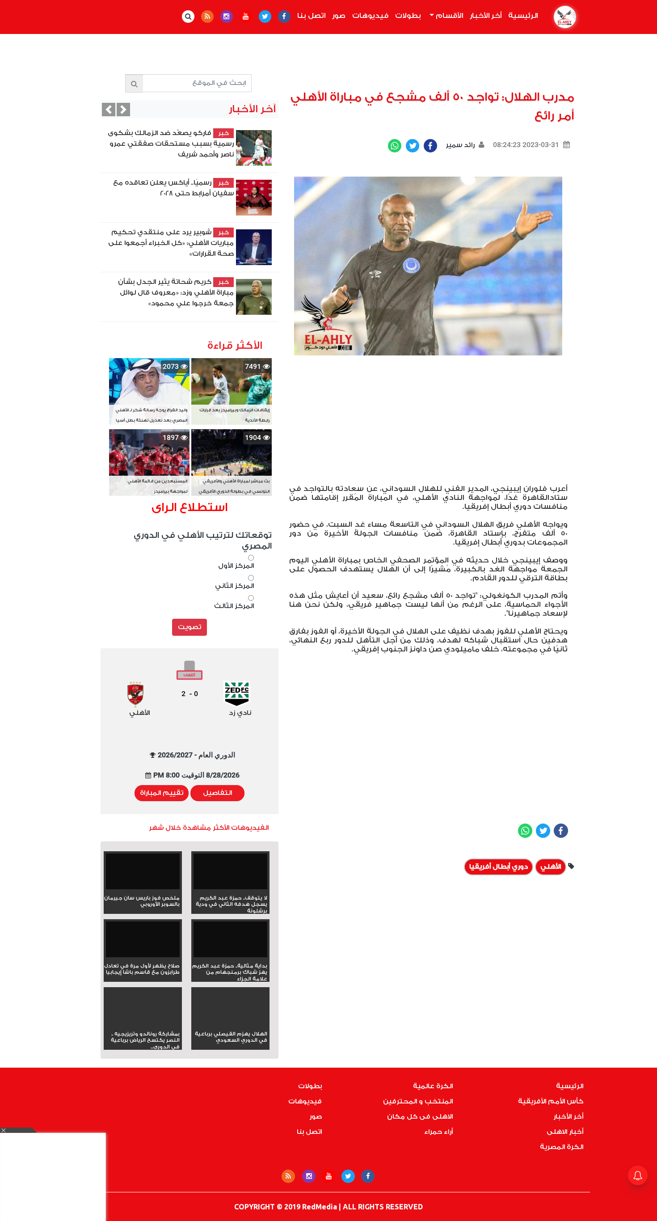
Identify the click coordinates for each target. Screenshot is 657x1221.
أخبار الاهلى (565, 1132)
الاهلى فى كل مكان (420, 1116)
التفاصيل (217, 793)
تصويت (189, 627)
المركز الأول (236, 566)
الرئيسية (521, 16)
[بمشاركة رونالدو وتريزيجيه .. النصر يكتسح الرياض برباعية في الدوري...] (143, 1023)
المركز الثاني (234, 586)
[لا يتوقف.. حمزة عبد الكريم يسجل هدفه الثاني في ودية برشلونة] (230, 874)
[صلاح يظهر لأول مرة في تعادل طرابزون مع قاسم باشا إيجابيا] (143, 942)
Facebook (430, 145)
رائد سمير (459, 145)
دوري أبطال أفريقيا (498, 866)
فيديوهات (370, 16)
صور (338, 16)
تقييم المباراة (161, 793)
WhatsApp (394, 145)
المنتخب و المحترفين (418, 1101)
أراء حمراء (438, 1132)
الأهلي (550, 866)
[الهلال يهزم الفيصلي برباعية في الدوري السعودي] (230, 1023)
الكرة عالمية (433, 1086)
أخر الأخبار (485, 16)
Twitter (412, 145)
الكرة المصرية (561, 1147)
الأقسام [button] (448, 16)
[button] (108, 109)
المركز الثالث (234, 606)
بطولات (408, 16)
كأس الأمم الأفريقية (550, 1101)
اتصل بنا (311, 16)
